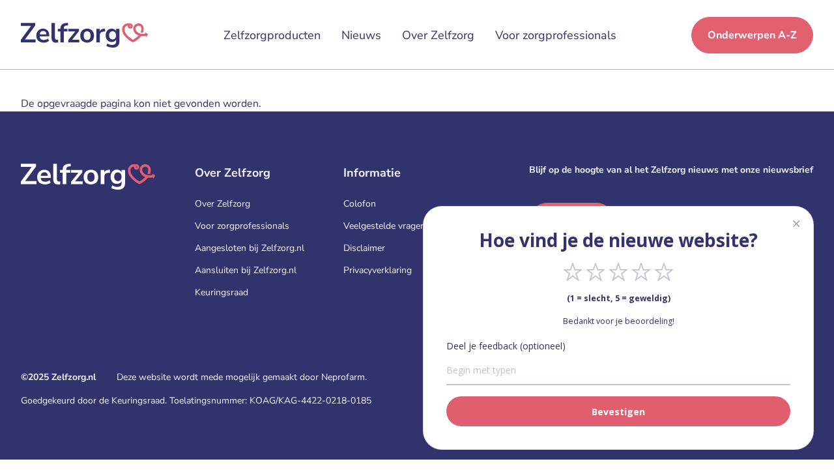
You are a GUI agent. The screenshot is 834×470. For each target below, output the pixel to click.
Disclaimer (364, 248)
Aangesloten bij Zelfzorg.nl (249, 248)
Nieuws (361, 35)
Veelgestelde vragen (384, 226)
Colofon (359, 204)
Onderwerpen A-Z (752, 35)
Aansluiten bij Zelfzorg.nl (245, 270)
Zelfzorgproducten (272, 35)
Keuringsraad (221, 292)
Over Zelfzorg (438, 35)
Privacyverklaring (377, 270)
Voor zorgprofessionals (555, 35)
